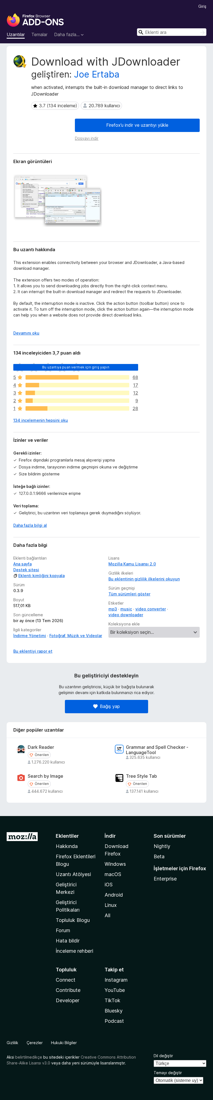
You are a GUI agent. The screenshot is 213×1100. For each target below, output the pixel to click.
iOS (109, 884)
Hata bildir (68, 941)
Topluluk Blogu (73, 920)
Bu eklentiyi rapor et (32, 651)
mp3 (112, 609)
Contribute (68, 990)
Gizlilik (12, 1042)
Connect (65, 980)
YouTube (115, 990)
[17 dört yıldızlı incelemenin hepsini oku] (77, 385)
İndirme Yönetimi (29, 635)
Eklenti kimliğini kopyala (41, 575)
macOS (113, 874)
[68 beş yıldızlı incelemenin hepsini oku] (77, 377)
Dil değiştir (163, 1055)
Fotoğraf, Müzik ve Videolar (75, 635)
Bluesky (114, 1011)
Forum (63, 930)
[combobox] (171, 32)
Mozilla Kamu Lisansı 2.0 (132, 564)
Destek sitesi (26, 569)
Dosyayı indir (86, 138)
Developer (67, 1000)
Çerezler (35, 1042)
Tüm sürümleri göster (129, 594)
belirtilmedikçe (28, 1057)
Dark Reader (41, 747)
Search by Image (45, 776)
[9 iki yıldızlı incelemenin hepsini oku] (77, 400)
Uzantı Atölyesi (73, 874)
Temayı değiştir (168, 1072)
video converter (150, 609)
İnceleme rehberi (74, 951)
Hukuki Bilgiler (64, 1042)
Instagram (116, 980)
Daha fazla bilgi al (30, 525)
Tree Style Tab (141, 776)
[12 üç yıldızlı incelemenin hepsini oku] (77, 393)
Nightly (162, 846)
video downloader (125, 614)
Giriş (202, 6)
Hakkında (67, 846)
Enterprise (165, 879)
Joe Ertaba (96, 74)
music (126, 609)
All (107, 915)
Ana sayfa (22, 564)
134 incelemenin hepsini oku (40, 420)
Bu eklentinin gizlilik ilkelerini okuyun (144, 579)
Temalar (39, 34)
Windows (115, 864)
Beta (159, 856)
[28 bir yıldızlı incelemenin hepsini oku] (77, 408)
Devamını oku (26, 333)
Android (114, 895)
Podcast (114, 1021)
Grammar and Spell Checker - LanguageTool (157, 750)
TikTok (112, 1000)
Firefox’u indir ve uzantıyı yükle (137, 125)
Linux (111, 905)
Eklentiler (67, 836)
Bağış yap (110, 706)
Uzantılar (16, 34)
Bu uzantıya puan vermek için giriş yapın (75, 367)
